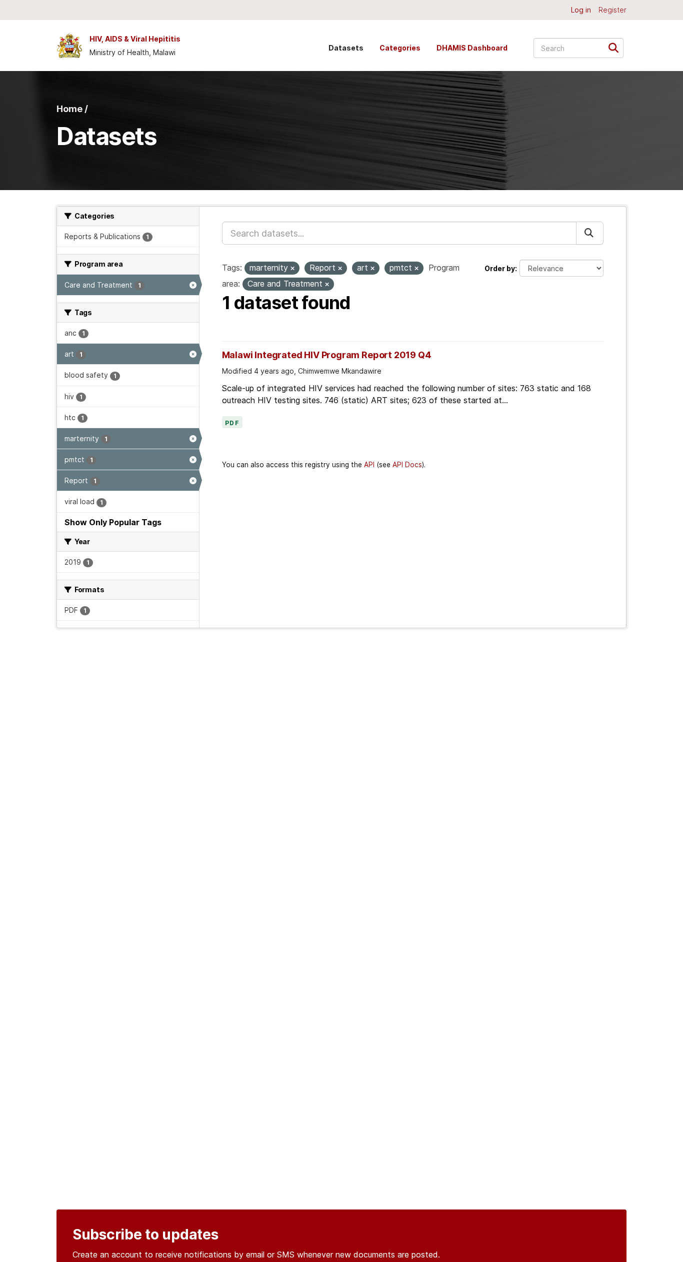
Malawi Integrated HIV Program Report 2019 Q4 (327, 355)
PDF (232, 423)
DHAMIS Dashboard (472, 48)
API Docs (407, 465)
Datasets (346, 48)
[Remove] (292, 268)
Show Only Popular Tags (113, 522)
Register (612, 10)
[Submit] (616, 47)
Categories (400, 48)
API (369, 465)
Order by (499, 268)
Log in (581, 10)
